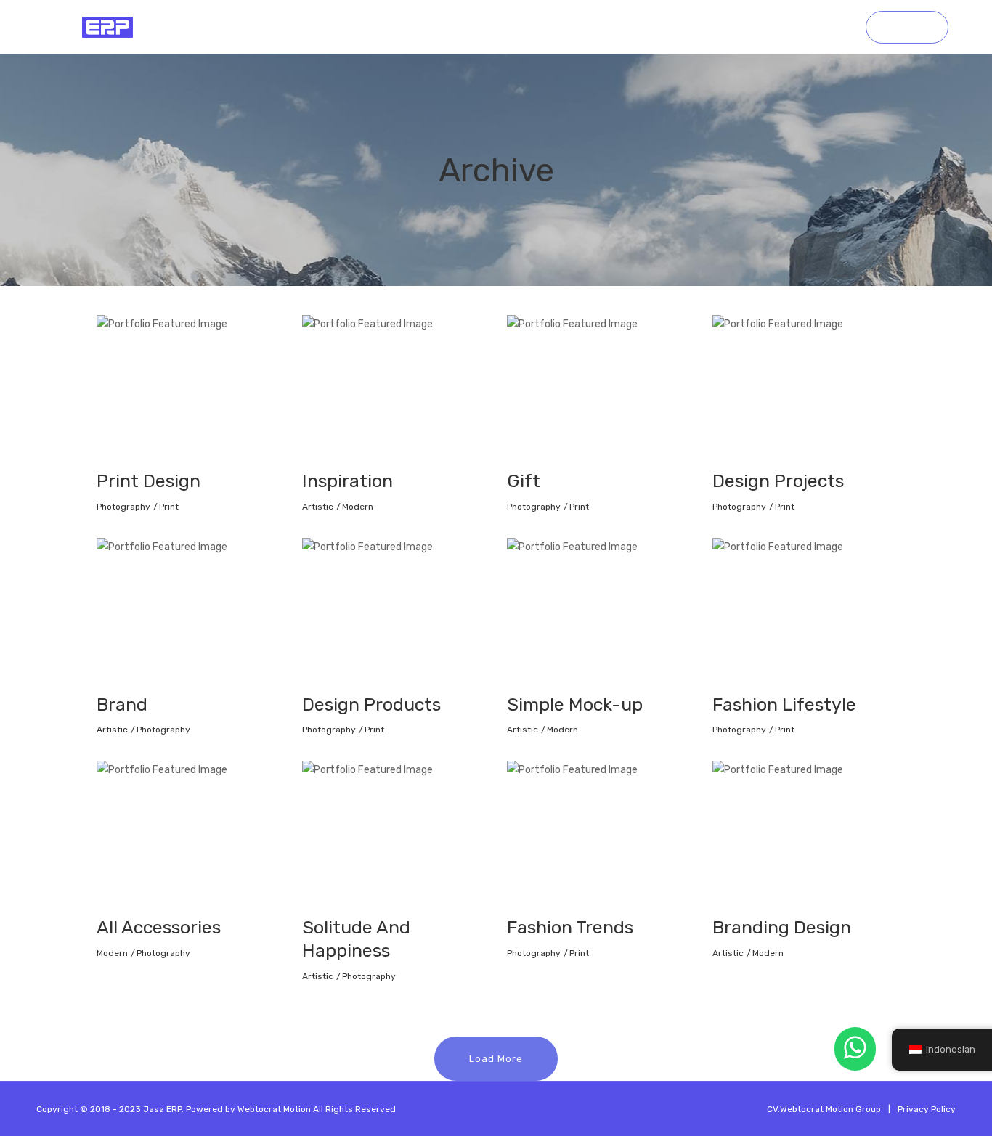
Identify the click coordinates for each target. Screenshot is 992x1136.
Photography (123, 507)
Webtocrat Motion (274, 1109)
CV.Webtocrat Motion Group (824, 1109)
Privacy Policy (927, 1109)
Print (169, 507)
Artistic (317, 507)
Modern (357, 507)
